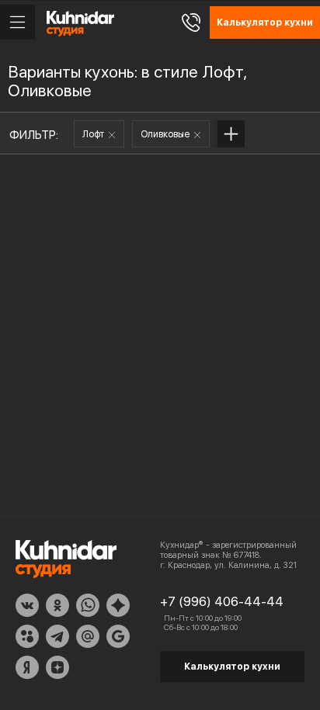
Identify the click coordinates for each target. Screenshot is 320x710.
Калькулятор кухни (232, 666)
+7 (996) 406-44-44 (221, 601)
